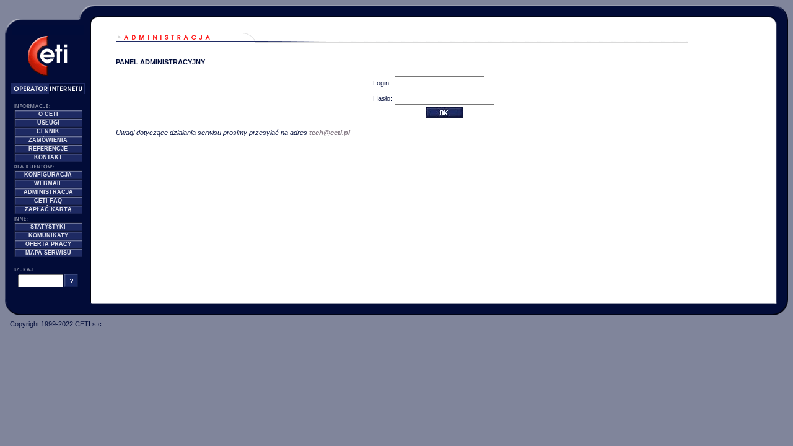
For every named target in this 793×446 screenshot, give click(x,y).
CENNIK (48, 131)
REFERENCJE (48, 149)
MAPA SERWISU (48, 253)
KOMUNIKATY (48, 235)
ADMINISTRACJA (48, 192)
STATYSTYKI (48, 227)
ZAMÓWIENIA (48, 140)
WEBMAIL (48, 183)
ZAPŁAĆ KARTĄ (48, 209)
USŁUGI (48, 123)
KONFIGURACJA (48, 175)
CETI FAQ (48, 201)
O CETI (48, 114)
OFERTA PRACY (48, 244)
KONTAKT (48, 157)
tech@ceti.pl (329, 132)
